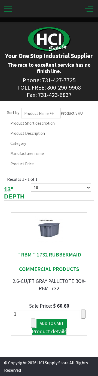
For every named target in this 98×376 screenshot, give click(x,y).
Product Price (22, 163)
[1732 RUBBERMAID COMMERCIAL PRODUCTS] (49, 229)
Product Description (27, 133)
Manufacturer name (27, 153)
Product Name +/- (39, 113)
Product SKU (72, 113)
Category (18, 143)
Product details (49, 331)
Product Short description (32, 123)
